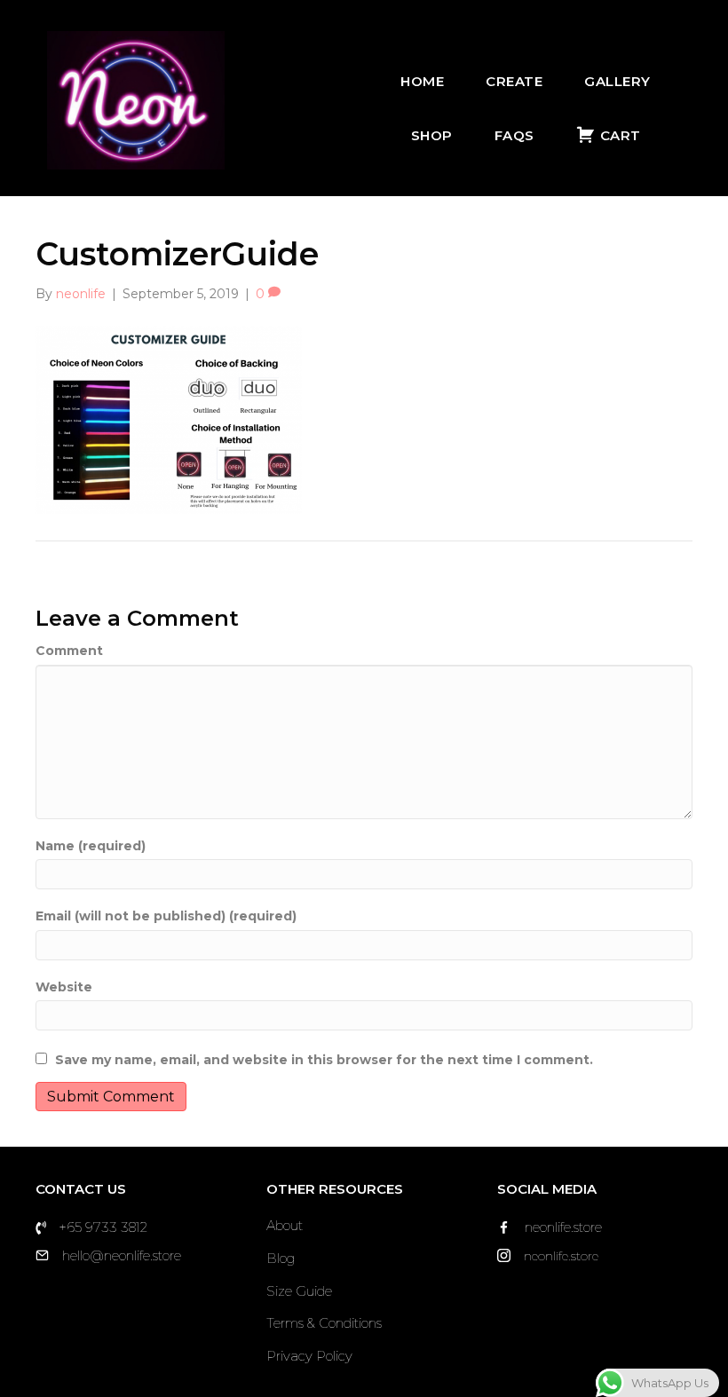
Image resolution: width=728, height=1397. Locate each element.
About (284, 1225)
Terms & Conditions (324, 1322)
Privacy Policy (309, 1355)
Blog (280, 1258)
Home (422, 81)
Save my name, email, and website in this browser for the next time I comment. (324, 1060)
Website (64, 987)
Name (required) (91, 846)
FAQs (514, 135)
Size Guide (299, 1291)
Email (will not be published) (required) (166, 916)
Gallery (617, 81)
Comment (69, 651)
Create (514, 81)
